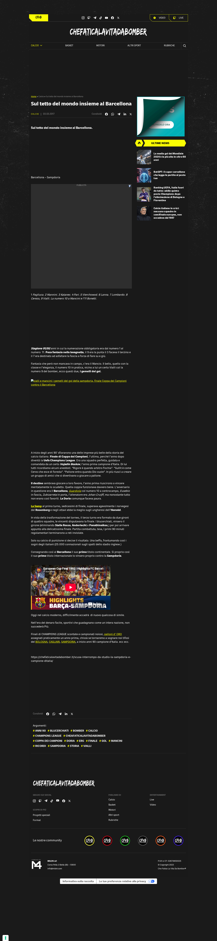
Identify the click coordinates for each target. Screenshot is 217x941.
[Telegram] (94, 18)
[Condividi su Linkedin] (124, 114)
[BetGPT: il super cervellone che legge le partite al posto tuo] (144, 175)
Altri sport (134, 46)
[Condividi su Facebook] (106, 114)
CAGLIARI (54, 642)
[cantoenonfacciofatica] (107, 840)
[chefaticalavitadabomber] (89, 840)
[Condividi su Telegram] (118, 114)
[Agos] (161, 116)
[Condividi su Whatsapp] (112, 114)
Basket (69, 46)
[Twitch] (89, 17)
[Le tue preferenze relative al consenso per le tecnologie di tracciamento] (6, 938)
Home (33, 97)
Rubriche (169, 46)
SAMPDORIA (68, 642)
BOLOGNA (41, 642)
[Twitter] (118, 17)
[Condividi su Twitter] (130, 114)
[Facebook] (112, 17)
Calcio (41, 97)
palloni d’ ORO (113, 634)
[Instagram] (83, 17)
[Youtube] (106, 18)
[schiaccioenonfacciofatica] (160, 840)
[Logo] (38, 17)
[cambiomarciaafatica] (143, 840)
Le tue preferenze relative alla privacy (122, 881)
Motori (100, 46)
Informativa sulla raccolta (78, 881)
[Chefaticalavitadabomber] (109, 783)
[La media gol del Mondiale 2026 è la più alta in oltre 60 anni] (144, 157)
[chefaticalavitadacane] (178, 840)
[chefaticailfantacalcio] (125, 840)
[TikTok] (100, 17)
